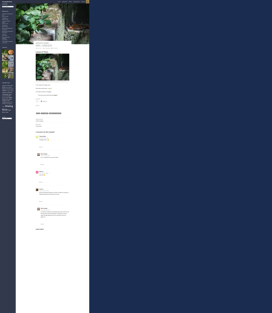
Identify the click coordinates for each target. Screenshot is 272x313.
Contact (83, 1)
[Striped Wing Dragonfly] (5, 70)
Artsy (12, 85)
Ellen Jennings (47, 48)
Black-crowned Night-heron (7, 28)
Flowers (4, 90)
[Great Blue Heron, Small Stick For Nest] (11, 58)
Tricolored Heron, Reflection (7, 41)
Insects (4, 92)
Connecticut (8, 88)
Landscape (5, 94)
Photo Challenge (44, 43)
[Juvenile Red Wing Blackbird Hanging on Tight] (5, 75)
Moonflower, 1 (5, 18)
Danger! (50, 88)
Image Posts (64, 1)
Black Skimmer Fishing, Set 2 (7, 31)
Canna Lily (4, 34)
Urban (3, 106)
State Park (8, 102)
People (3, 95)
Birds (3, 87)
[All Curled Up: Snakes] (5, 58)
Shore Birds (9, 99)
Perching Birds (8, 95)
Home (59, 1)
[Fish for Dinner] (11, 75)
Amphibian (4, 85)
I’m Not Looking (39, 120)
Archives (4, 117)
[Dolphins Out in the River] (11, 64)
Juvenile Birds (9, 92)
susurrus (41, 189)
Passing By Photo (7, 1)
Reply (42, 147)
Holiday (11, 90)
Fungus (8, 90)
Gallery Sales (76, 1)
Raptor (10, 97)
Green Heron (4, 25)
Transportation (9, 103)
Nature (37, 43)
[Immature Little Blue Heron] (5, 52)
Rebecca (41, 171)
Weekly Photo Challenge (55, 113)
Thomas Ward (42, 136)
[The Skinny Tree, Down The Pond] (11, 70)
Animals (8, 85)
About (70, 1)
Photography (45, 113)
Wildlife (6, 112)
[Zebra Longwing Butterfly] (5, 64)
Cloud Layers (39, 125)
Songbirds (4, 100)
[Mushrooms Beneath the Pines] (11, 52)
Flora (38, 113)
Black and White (9, 87)
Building (3, 88)
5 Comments (55, 48)
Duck (12, 88)
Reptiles (4, 99)
